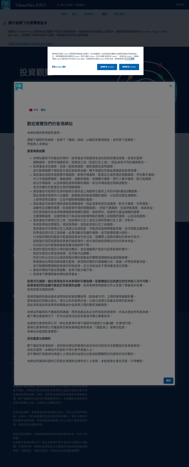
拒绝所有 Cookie (107, 67)
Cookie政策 (129, 59)
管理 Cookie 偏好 (59, 67)
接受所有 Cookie (129, 67)
